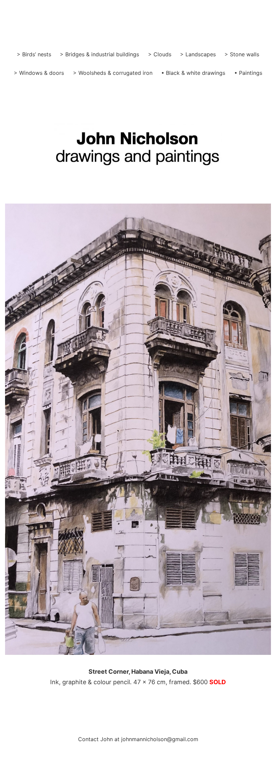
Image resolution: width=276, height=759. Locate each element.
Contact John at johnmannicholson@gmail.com (138, 739)
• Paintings (248, 72)
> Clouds (159, 54)
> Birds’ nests (34, 54)
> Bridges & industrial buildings (99, 54)
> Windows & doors (39, 72)
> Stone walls (242, 54)
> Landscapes (198, 54)
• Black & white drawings (193, 72)
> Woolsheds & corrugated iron (112, 72)
